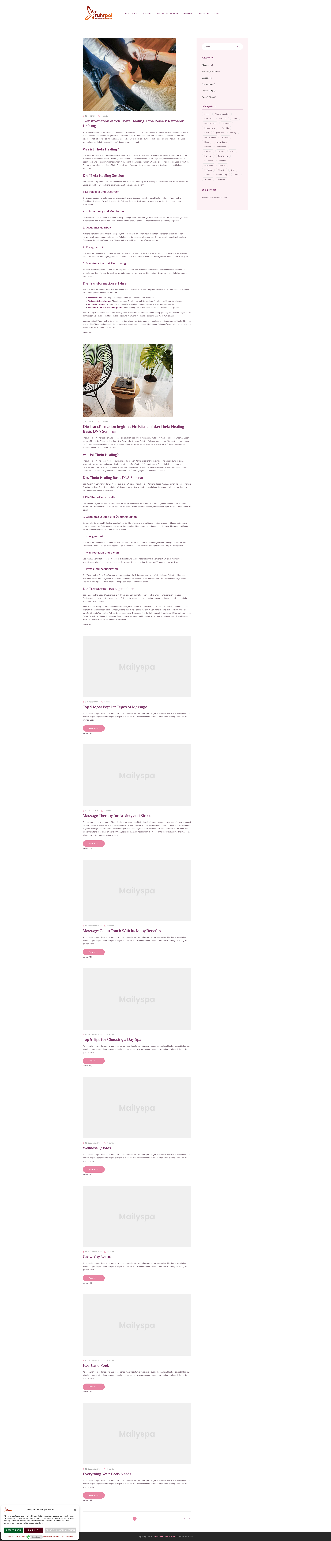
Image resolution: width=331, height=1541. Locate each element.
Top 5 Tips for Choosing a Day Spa (112, 1040)
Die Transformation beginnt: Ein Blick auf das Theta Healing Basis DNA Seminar (133, 429)
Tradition (207, 179)
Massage (205, 78)
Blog (217, 14)
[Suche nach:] (215, 46)
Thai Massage (207, 84)
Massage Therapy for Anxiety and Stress (117, 816)
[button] (75, 1509)
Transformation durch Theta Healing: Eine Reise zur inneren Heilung (133, 123)
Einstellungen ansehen (60, 1530)
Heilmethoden (210, 137)
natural (221, 151)
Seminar (222, 165)
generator (220, 133)
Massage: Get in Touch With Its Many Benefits (122, 931)
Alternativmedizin (222, 114)
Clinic (235, 119)
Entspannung (209, 128)
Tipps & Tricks (208, 97)
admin (105, 116)
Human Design (221, 142)
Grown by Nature (97, 1257)
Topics (236, 175)
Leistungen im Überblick (167, 14)
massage (208, 151)
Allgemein (206, 65)
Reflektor (223, 161)
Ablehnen (34, 1530)
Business (222, 119)
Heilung (225, 137)
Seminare (208, 170)
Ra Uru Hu (208, 161)
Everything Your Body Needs (107, 1474)
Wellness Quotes (97, 1148)
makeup (207, 147)
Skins (233, 170)
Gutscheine (204, 14)
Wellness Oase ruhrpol (165, 1536)
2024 (206, 114)
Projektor (208, 156)
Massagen (188, 14)
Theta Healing (130, 14)
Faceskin (225, 128)
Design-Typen (210, 123)
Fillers (206, 133)
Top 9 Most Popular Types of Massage (115, 707)
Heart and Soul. (96, 1365)
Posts (232, 151)
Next (186, 1519)
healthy (233, 133)
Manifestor (221, 147)
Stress (207, 175)
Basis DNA (208, 119)
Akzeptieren (13, 1530)
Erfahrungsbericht (209, 71)
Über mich (147, 14)
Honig (206, 142)
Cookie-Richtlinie (14, 1536)
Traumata (221, 179)
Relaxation (208, 165)
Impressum (69, 1536)
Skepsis (221, 170)
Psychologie (223, 156)
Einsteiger (226, 123)
